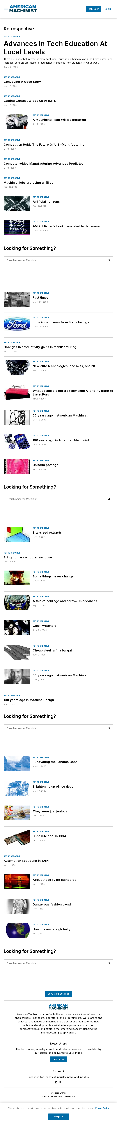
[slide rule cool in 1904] (17, 837)
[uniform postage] (17, 466)
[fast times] (17, 299)
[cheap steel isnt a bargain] (17, 652)
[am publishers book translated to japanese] (17, 227)
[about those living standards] (17, 881)
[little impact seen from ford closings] (17, 323)
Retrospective (12, 37)
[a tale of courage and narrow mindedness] (17, 602)
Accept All (58, 1116)
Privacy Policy (102, 1108)
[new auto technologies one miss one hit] (17, 367)
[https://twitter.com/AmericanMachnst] (60, 1082)
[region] (58, 1113)
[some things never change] (17, 578)
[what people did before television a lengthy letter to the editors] (17, 392)
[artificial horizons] (17, 203)
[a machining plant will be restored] (17, 121)
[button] (6, 9)
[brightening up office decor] (17, 788)
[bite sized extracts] (17, 534)
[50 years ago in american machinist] (17, 417)
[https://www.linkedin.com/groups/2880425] (55, 1082)
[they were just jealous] (17, 813)
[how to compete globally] (17, 930)
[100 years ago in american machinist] (17, 441)
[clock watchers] (17, 627)
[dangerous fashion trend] (17, 906)
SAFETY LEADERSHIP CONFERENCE (58, 1096)
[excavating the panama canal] (17, 763)
